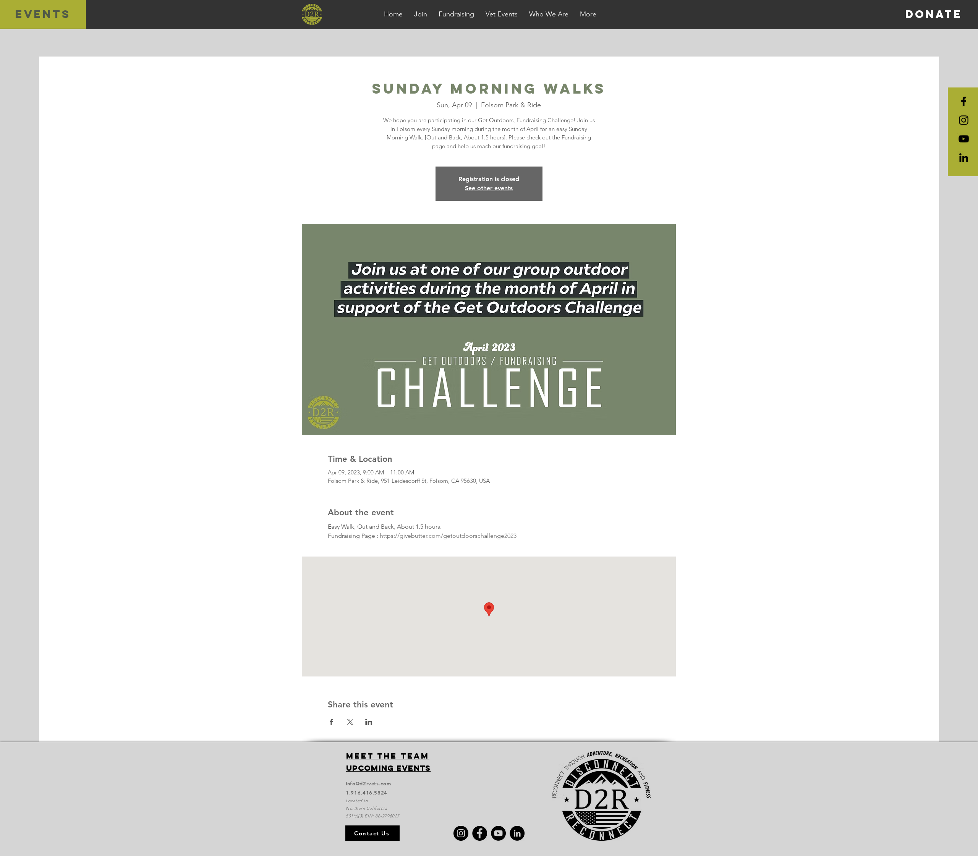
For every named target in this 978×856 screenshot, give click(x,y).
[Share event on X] (350, 722)
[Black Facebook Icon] (963, 101)
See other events (489, 188)
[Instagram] (460, 833)
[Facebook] (479, 833)
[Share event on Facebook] (331, 722)
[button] (588, 14)
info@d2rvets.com (368, 783)
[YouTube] (963, 139)
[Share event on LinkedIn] (368, 722)
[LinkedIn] (963, 157)
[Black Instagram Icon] (963, 120)
